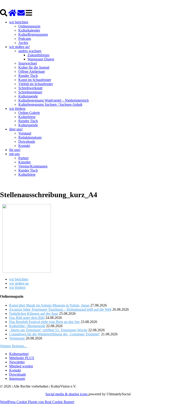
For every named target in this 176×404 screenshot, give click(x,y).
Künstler (24, 162)
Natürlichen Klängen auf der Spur (33, 313)
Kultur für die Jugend (33, 67)
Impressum (17, 378)
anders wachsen (29, 51)
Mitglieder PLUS (21, 358)
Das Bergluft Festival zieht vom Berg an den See (44, 322)
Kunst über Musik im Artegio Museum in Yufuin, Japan (49, 305)
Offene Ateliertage (31, 71)
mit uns (14, 154)
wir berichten (18, 22)
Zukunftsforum (38, 55)
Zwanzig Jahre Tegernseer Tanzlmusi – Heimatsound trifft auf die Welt (60, 309)
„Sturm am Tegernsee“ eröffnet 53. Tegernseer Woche (48, 330)
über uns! (16, 129)
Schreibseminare (30, 92)
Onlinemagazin (29, 26)
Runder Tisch (28, 76)
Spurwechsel (27, 63)
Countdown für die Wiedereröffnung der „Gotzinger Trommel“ (54, 334)
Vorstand (24, 133)
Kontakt (24, 146)
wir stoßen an (19, 283)
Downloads (26, 141)
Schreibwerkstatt (30, 88)
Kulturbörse (27, 117)
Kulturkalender (29, 30)
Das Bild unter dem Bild (26, 318)
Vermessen (17, 338)
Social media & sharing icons (66, 394)
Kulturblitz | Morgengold (27, 326)
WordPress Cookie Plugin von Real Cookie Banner (37, 402)
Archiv (23, 43)
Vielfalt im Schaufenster (35, 84)
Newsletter (17, 362)
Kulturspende (28, 96)
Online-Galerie (29, 113)
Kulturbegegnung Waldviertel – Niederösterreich (53, 100)
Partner (23, 158)
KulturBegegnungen (33, 34)
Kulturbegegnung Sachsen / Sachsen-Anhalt (50, 104)
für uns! (14, 150)
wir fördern (17, 108)
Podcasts (24, 38)
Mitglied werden (21, 366)
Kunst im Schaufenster (34, 80)
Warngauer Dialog (41, 59)
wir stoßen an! (19, 47)
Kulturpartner (19, 354)
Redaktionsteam (29, 137)
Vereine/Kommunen (32, 166)
